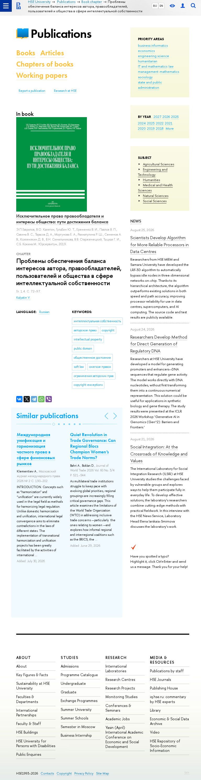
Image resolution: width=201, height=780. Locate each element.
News (135, 221)
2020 (142, 128)
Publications (61, 33)
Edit (187, 772)
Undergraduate (73, 683)
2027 (157, 116)
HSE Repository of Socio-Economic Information (165, 746)
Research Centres (120, 679)
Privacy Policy (83, 773)
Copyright (64, 773)
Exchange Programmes (79, 700)
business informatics (153, 45)
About (23, 657)
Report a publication (32, 91)
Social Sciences (154, 201)
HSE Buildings (27, 732)
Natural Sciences (155, 195)
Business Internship (76, 735)
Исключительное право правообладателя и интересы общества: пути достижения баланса (62, 219)
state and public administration (150, 85)
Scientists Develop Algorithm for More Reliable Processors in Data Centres (159, 244)
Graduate (68, 691)
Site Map (102, 773)
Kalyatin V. (23, 298)
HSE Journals (160, 679)
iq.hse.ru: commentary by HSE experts (168, 699)
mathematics (169, 71)
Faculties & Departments (27, 699)
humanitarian (147, 61)
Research (116, 657)
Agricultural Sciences (158, 164)
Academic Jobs (117, 718)
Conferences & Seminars (118, 708)
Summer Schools (74, 718)
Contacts (47, 773)
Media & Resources (162, 660)
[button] (53, 424)
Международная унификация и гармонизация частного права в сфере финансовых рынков (36, 449)
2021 (168, 123)
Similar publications (47, 415)
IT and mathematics (152, 66)
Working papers (41, 75)
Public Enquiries (28, 754)
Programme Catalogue (79, 674)
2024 (142, 123)
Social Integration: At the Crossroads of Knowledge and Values (158, 454)
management (148, 71)
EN (161, 6)
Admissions (70, 666)
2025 (175, 116)
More (170, 128)
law (171, 66)
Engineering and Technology (153, 172)
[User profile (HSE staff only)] (183, 6)
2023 (151, 123)
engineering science (153, 55)
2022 (160, 123)
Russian (44, 312)
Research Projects (120, 688)
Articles (52, 52)
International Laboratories (116, 668)
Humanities (151, 179)
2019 (151, 128)
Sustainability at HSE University (33, 686)
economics (146, 50)
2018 (160, 128)
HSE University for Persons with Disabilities (35, 743)
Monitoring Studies (121, 696)
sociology (145, 77)
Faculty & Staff (28, 723)
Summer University (76, 709)
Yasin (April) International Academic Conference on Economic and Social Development (124, 737)
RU (155, 6)
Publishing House (164, 688)
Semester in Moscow (78, 726)
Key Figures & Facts (32, 674)
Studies (69, 657)
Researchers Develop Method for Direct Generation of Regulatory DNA (158, 344)
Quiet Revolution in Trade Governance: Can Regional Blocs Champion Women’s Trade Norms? (93, 446)
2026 (166, 116)
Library (155, 710)
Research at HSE (65, 91)
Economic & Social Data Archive (169, 721)
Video (155, 732)
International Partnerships (26, 712)
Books (25, 52)
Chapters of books (44, 64)
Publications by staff (167, 670)
